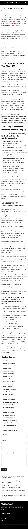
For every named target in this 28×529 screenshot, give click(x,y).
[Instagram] (4, 509)
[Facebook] (1, 509)
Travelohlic (17, 23)
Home (2, 6)
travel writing (21, 51)
